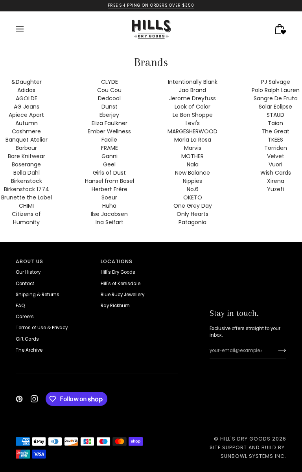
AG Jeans (26, 107)
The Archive (29, 350)
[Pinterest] (19, 398)
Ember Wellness (109, 131)
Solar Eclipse (275, 107)
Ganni (109, 156)
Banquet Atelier (27, 140)
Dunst (109, 107)
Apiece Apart (26, 115)
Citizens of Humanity (26, 218)
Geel (109, 164)
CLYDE (109, 82)
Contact (25, 283)
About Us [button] (29, 261)
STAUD (275, 115)
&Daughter (26, 82)
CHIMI (26, 206)
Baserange (26, 164)
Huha (109, 206)
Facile (109, 140)
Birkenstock (26, 181)
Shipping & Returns (37, 294)
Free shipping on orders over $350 (151, 5)
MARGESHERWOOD (192, 131)
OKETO (192, 197)
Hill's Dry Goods (118, 272)
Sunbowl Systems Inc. (253, 456)
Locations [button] (117, 261)
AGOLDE (26, 98)
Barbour (26, 148)
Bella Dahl (26, 173)
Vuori (275, 164)
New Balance (192, 173)
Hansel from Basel (109, 181)
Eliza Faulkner (109, 123)
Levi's (193, 123)
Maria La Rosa (192, 140)
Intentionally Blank (192, 82)
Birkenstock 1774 (26, 189)
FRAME (109, 148)
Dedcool (109, 98)
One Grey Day (192, 206)
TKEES (275, 140)
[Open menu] (27, 29)
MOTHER (192, 156)
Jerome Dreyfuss (192, 98)
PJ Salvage (275, 82)
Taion (275, 123)
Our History (28, 272)
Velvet (275, 156)
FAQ (20, 305)
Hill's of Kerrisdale (120, 283)
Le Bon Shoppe (193, 115)
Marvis (192, 148)
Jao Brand (192, 90)
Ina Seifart (109, 222)
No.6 (193, 189)
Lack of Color (192, 107)
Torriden (275, 148)
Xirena (275, 181)
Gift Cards (27, 339)
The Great (275, 131)
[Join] (275, 350)
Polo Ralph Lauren (276, 90)
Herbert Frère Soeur (109, 193)
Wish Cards (275, 173)
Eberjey (109, 115)
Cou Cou (109, 90)
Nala (193, 164)
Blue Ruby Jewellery (122, 294)
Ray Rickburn (115, 305)
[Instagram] (34, 398)
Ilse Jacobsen (109, 214)
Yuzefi (275, 189)
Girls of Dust (109, 173)
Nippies (192, 181)
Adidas (26, 90)
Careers (25, 316)
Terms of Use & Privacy (42, 327)
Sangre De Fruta (276, 98)
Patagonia (192, 222)
